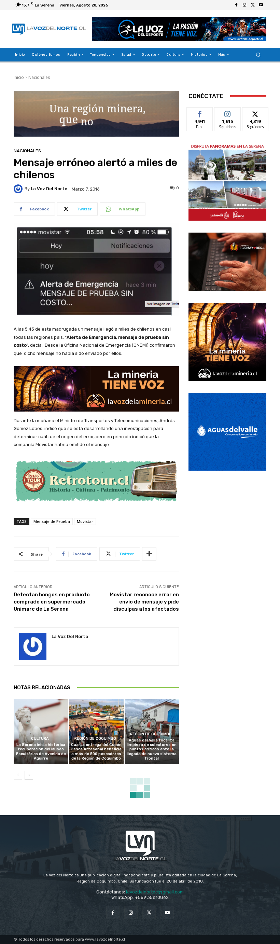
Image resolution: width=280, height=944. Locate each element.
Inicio (19, 77)
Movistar (85, 521)
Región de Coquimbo (95, 738)
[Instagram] (244, 5)
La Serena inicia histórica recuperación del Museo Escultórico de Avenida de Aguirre (41, 751)
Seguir (227, 112)
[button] (258, 54)
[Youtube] (261, 5)
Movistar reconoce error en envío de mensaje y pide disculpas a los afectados (144, 602)
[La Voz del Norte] (19, 188)
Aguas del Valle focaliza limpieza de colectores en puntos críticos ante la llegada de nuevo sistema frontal (152, 749)
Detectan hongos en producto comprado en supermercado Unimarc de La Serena (52, 602)
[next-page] (29, 775)
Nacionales (39, 77)
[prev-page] (18, 775)
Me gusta (200, 112)
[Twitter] (253, 5)
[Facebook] (236, 5)
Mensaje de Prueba (51, 521)
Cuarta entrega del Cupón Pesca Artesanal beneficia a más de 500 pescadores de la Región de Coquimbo (96, 751)
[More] (149, 554)
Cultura (40, 738)
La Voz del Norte (49, 188)
